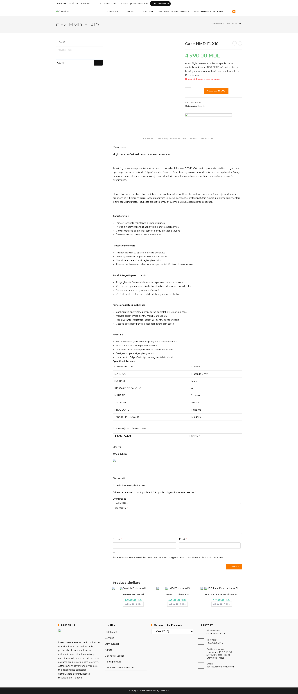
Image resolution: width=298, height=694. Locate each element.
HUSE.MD (194, 436)
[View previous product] (234, 43)
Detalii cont (111, 632)
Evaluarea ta (120, 499)
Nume (117, 539)
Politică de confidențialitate (119, 667)
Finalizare (74, 3)
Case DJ (201, 106)
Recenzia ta (120, 508)
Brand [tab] (193, 138)
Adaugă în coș (216, 91)
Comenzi (110, 638)
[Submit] (98, 63)
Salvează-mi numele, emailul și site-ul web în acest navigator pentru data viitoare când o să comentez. (168, 557)
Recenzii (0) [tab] (207, 138)
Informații (85, 3)
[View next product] (240, 43)
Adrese (108, 649)
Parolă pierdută (113, 661)
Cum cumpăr (112, 643)
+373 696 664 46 (161, 3)
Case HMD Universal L (133, 594)
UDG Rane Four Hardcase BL (221, 594)
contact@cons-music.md (134, 3)
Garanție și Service (114, 655)
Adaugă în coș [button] (133, 604)
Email (183, 539)
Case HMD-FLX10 (233, 23)
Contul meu (61, 3)
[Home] (209, 23)
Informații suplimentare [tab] (171, 138)
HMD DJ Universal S (177, 594)
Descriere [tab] (147, 138)
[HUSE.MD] (208, 119)
